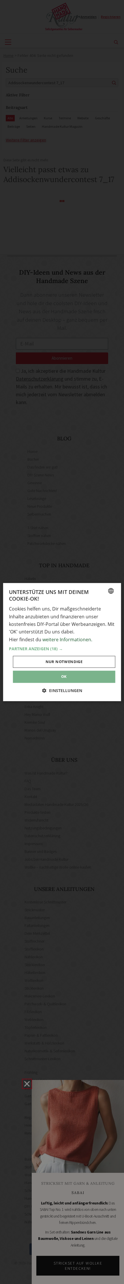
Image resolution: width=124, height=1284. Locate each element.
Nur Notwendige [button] (64, 661)
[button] (62, 649)
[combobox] (111, 591)
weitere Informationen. (67, 639)
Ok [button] (64, 676)
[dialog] (62, 642)
